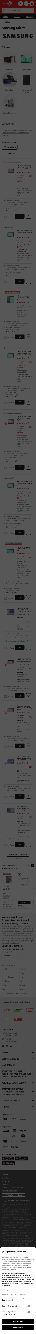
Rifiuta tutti (18, 1327)
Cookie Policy (5, 1291)
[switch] (28, 1306)
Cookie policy (22, 1294)
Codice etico (14, 1294)
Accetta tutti (18, 1321)
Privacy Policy (5, 1294)
